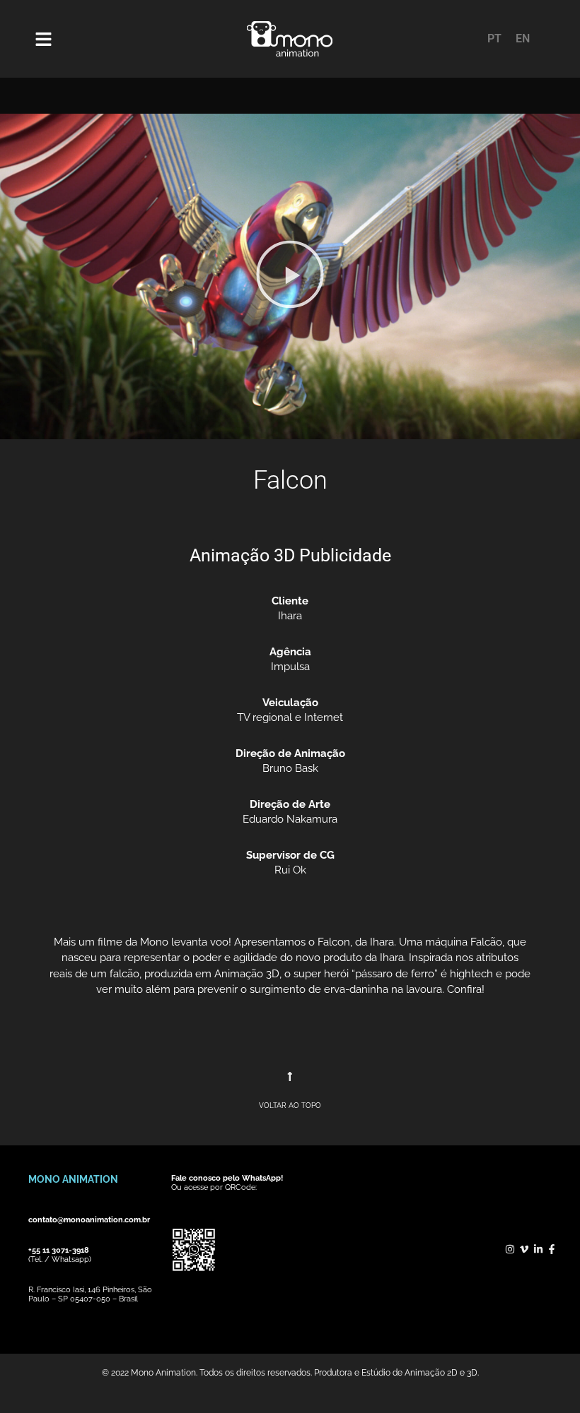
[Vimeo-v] (524, 1249)
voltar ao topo (290, 1105)
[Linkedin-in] (538, 1249)
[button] (290, 277)
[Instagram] (511, 1249)
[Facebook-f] (552, 1249)
